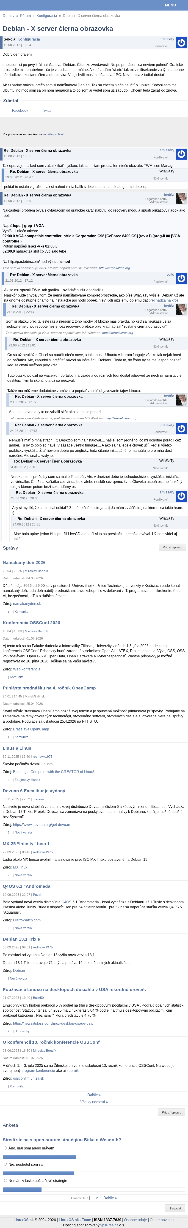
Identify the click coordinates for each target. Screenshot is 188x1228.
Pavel (37, 894)
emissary (167, 39)
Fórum (25, 16)
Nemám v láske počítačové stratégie (37, 1181)
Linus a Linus (17, 748)
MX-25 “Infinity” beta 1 (26, 843)
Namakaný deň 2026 (24, 562)
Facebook (20, 110)
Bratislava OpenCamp (31, 729)
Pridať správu (172, 547)
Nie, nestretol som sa (25, 1164)
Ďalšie (92, 1095)
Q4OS (66, 902)
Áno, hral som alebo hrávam (31, 1148)
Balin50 (38, 997)
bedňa (169, 195)
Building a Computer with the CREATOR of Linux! (53, 772)
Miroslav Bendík (36, 571)
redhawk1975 (43, 756)
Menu (170, 5)
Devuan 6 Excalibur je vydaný (34, 790)
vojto (170, 274)
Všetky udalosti (92, 1102)
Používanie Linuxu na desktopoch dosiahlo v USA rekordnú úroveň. (74, 989)
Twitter (47, 110)
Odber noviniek (162, 1220)
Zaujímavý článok (27, 779)
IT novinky (22, 1031)
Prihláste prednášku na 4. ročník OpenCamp (49, 688)
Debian (19, 970)
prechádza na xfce (163, 300)
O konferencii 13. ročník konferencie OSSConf (51, 1042)
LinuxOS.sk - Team (75, 1220)
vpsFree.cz (109, 1225)
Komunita (21, 611)
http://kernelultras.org (114, 268)
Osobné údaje (135, 1220)
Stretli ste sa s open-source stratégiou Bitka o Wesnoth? (62, 1139)
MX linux (20, 867)
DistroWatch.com (27, 920)
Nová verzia (23, 832)
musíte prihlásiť (53, 134)
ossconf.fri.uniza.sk (28, 1078)
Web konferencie (27, 669)
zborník (73, 1071)
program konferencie (38, 1071)
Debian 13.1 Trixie (21, 939)
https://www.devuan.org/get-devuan (41, 825)
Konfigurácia (46, 16)
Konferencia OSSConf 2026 (31, 622)
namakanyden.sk (27, 604)
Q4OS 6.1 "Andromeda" (28, 886)
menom (38, 799)
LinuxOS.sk (18, 5)
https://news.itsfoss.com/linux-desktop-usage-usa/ (53, 1023)
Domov (8, 16)
